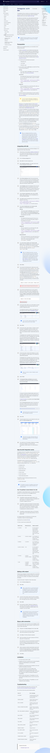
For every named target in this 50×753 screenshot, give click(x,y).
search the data (23, 399)
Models (18, 15)
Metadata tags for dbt (30, 107)
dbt (5, 34)
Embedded (21, 4)
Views (5, 17)
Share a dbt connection (44, 22)
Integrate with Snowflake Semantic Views (8, 43)
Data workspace (5, 13)
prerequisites (23, 454)
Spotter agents (5, 10)
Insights (4, 11)
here (29, 519)
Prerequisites (44, 10)
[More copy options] (38, 9)
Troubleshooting (44, 25)
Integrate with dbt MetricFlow (7, 39)
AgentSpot (16, 4)
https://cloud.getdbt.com (25, 203)
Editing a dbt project (44, 20)
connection (24, 50)
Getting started (5, 8)
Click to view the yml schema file (24, 522)
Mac (37, 138)
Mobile (12, 4)
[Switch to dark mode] (47, 1)
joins (27, 105)
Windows (24, 139)
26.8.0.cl (42, 1)
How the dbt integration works (45, 14)
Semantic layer (6, 14)
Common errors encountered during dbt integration (26, 688)
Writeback (6, 40)
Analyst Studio (6, 24)
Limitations (44, 24)
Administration (5, 46)
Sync (5, 27)
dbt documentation (30, 72)
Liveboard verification (8, 44)
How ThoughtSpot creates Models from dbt (45, 17)
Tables (5, 19)
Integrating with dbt (44, 12)
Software (7, 4)
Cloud (4, 4)
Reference (5, 48)
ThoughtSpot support (34, 310)
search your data (31, 15)
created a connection (34, 152)
